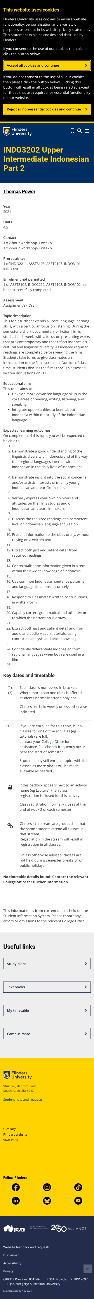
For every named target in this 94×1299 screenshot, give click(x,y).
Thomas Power (19, 191)
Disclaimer (11, 1255)
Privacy (8, 1271)
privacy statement (74, 29)
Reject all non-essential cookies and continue (44, 109)
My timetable (18, 1010)
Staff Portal (11, 1140)
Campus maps (19, 1033)
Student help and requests (23, 1099)
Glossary (9, 1129)
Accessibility (12, 1263)
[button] (72, 130)
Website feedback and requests (26, 1247)
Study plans (16, 963)
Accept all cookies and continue (33, 65)
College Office (53, 741)
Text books (16, 987)
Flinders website (15, 1134)
